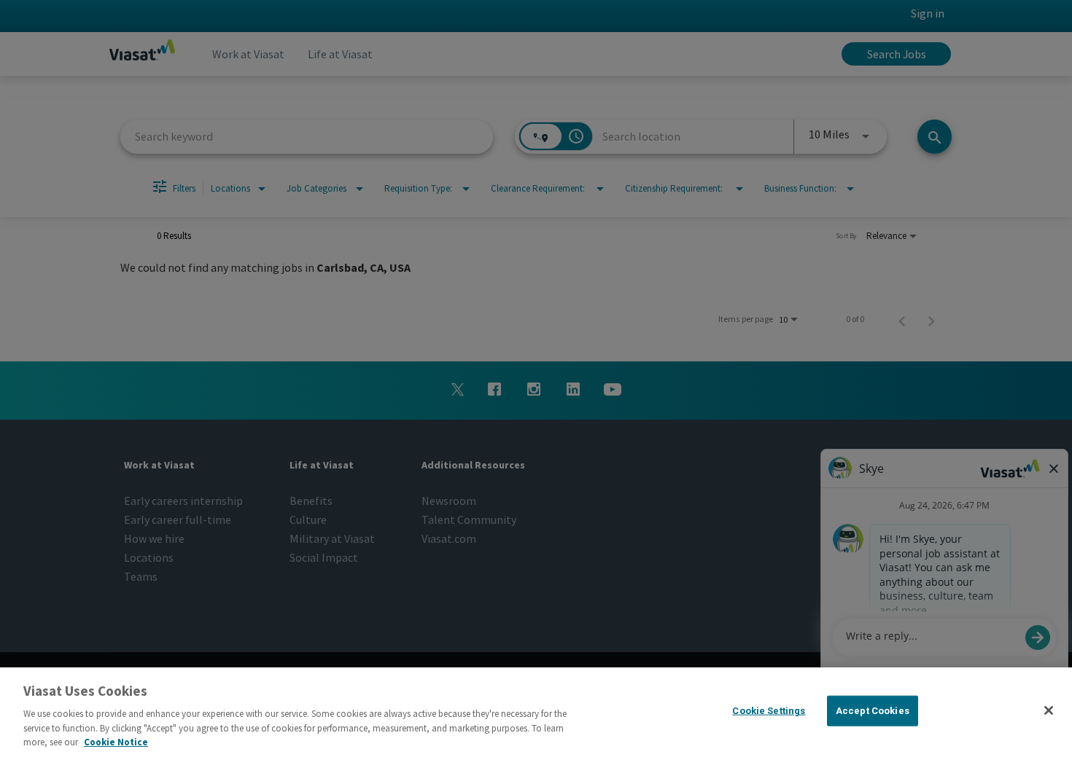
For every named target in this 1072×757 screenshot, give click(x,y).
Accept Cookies (872, 710)
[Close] (1049, 710)
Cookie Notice (116, 742)
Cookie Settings (768, 710)
